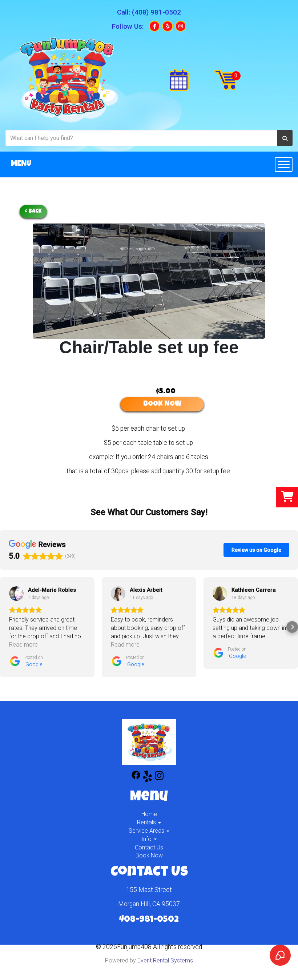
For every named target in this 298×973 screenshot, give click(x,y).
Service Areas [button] (147, 830)
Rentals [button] (147, 822)
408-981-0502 (149, 920)
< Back (33, 211)
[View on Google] (16, 593)
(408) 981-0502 (156, 12)
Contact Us (149, 847)
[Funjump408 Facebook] (136, 778)
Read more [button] (23, 644)
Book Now (149, 855)
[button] (6, 627)
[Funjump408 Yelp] (147, 778)
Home (149, 814)
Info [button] (147, 839)
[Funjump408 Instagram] (159, 778)
